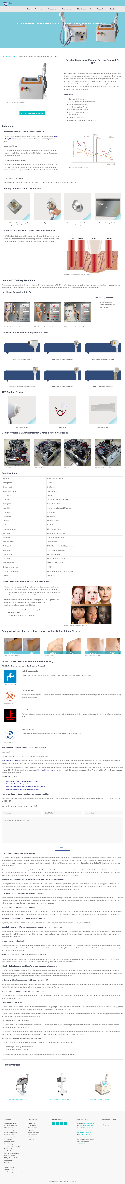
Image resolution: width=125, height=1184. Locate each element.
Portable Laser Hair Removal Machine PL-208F (22, 781)
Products (38, 9)
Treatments (52, 9)
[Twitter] (57, 1123)
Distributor (81, 9)
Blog (91, 9)
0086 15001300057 (89, 1123)
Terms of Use (73, 1181)
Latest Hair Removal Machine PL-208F (99, 1099)
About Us (100, 9)
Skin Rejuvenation (14, 612)
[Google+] (65, 1123)
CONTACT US (81, 1144)
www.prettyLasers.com (86, 1125)
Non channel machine (9, 760)
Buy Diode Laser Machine (32, 113)
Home (29, 9)
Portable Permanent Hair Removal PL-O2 (59, 1099)
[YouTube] (53, 1123)
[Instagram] (61, 1123)
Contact (113, 9)
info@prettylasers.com (86, 1127)
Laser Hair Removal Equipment (17, 784)
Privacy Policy (66, 1181)
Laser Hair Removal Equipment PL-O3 (18, 1099)
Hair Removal (26, 610)
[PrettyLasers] (7, 3)
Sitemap (60, 1181)
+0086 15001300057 (87, 1134)
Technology (67, 9)
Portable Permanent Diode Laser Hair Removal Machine (25, 786)
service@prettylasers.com (84, 1132)
